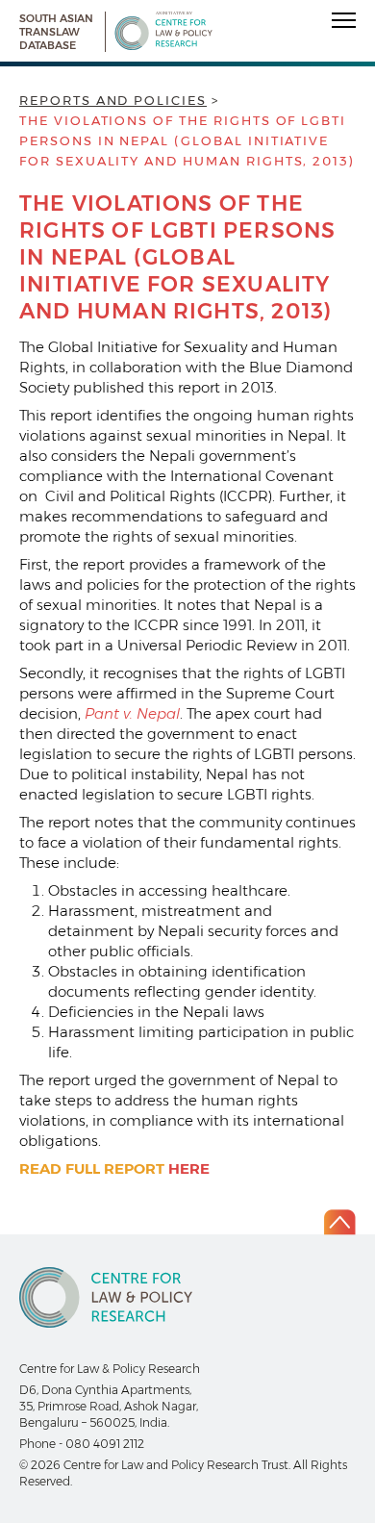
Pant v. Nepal (132, 713)
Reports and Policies (113, 100)
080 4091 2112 (104, 1443)
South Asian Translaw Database (56, 32)
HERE (189, 1168)
